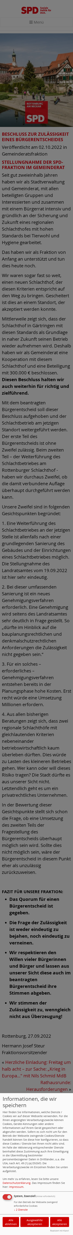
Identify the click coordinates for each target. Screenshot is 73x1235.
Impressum (16, 1187)
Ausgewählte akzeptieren (35, 1222)
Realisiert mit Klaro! (59, 1230)
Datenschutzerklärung (17, 1183)
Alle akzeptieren (59, 1222)
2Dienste (21, 1209)
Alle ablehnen (11, 1222)
